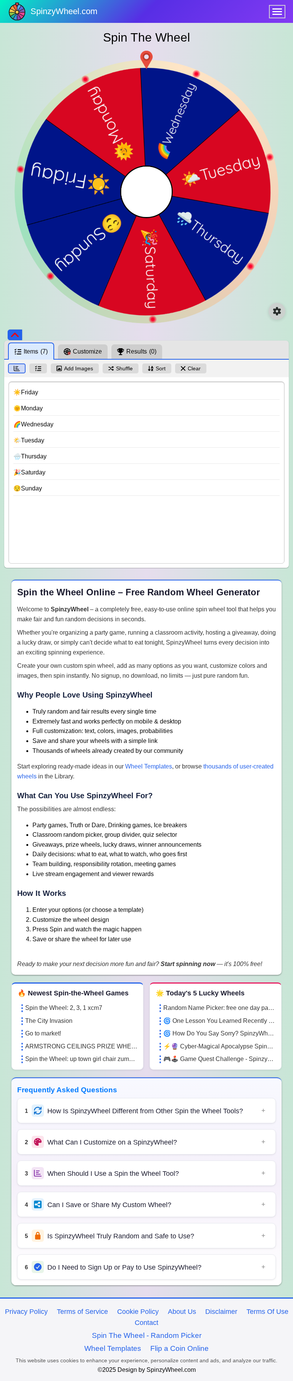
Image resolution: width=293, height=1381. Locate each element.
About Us (182, 1311)
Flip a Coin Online (179, 1348)
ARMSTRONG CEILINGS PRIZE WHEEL (81, 1046)
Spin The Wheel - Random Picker (146, 1335)
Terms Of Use (267, 1311)
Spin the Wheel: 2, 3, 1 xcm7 (63, 1008)
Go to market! (43, 1033)
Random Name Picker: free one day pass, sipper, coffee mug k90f (219, 1008)
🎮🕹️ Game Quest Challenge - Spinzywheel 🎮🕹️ (219, 1059)
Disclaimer (221, 1311)
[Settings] (277, 311)
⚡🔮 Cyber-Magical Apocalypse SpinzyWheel (219, 1046)
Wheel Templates (148, 766)
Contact (146, 1322)
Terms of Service (82, 1311)
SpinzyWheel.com (64, 11)
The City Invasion (48, 1021)
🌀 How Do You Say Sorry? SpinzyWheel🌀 (219, 1033)
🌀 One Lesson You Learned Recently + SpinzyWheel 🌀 (219, 1021)
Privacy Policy (26, 1311)
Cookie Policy (138, 1311)
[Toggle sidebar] (15, 335)
